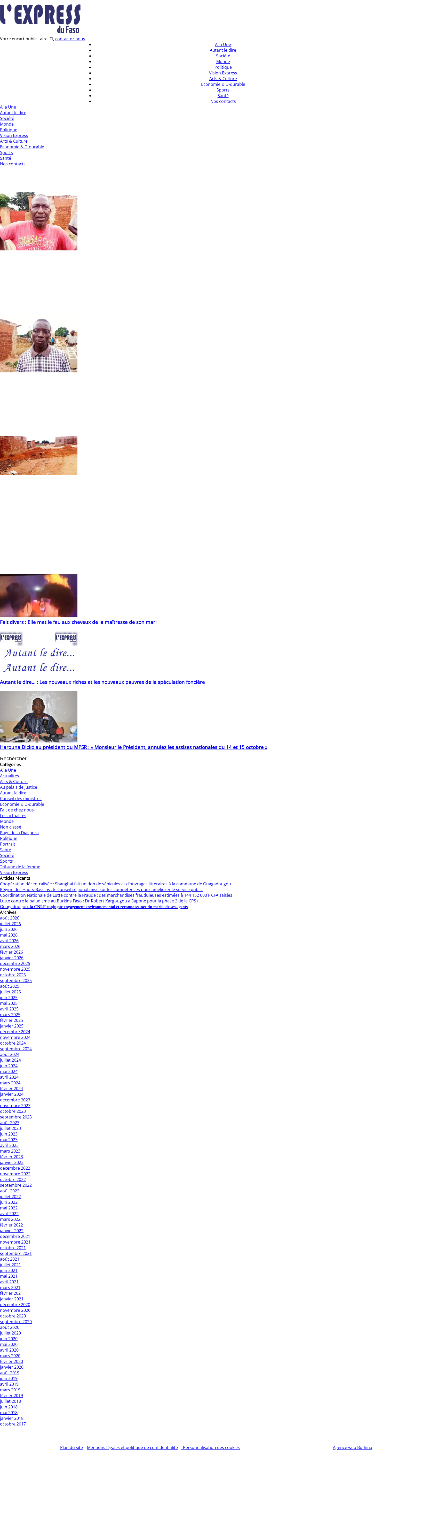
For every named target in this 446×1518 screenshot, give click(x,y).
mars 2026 (10, 946)
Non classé (10, 827)
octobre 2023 (13, 1111)
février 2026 (11, 952)
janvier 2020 (11, 1367)
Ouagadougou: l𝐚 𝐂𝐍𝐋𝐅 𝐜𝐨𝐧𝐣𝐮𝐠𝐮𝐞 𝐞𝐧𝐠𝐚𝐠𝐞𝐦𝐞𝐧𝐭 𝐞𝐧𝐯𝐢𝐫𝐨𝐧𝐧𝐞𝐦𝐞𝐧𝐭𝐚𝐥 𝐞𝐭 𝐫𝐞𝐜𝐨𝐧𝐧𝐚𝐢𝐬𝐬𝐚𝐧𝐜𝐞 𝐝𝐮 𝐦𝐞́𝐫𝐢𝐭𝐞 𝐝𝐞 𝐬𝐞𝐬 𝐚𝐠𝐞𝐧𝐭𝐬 (94, 906)
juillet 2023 (10, 1128)
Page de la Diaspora (19, 832)
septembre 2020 (16, 1321)
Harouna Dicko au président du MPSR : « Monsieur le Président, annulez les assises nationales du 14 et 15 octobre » (133, 747)
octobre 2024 (13, 1043)
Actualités (9, 776)
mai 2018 (9, 1412)
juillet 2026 (10, 923)
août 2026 (9, 918)
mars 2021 (10, 1287)
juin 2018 (9, 1407)
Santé (5, 158)
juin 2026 (9, 929)
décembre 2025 (15, 963)
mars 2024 (10, 1083)
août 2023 (9, 1122)
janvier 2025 (11, 1026)
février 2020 (11, 1361)
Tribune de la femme (20, 867)
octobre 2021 (13, 1248)
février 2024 (11, 1088)
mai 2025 (9, 1003)
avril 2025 (9, 1009)
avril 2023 (9, 1145)
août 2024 (9, 1054)
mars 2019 (10, 1390)
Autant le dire (13, 113)
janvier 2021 (11, 1299)
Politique (8, 130)
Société (7, 118)
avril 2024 (9, 1077)
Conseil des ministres (21, 798)
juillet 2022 (10, 1196)
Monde (7, 124)
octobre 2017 (13, 1424)
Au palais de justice (18, 787)
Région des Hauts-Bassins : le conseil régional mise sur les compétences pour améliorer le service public (101, 889)
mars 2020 (10, 1356)
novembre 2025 (15, 969)
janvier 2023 (11, 1162)
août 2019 (9, 1373)
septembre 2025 (16, 980)
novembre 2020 (15, 1310)
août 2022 (9, 1191)
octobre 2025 (13, 975)
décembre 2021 (15, 1236)
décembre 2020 (15, 1304)
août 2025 (9, 986)
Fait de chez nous (17, 810)
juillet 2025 (10, 992)
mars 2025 (10, 1014)
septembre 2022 (16, 1185)
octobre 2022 (13, 1179)
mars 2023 (10, 1151)
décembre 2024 (15, 1031)
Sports (6, 152)
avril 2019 (9, 1384)
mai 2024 (9, 1071)
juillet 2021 (10, 1265)
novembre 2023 (15, 1105)
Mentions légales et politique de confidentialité (132, 1447)
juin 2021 (9, 1270)
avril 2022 (9, 1213)
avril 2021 (9, 1282)
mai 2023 (9, 1140)
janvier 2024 (11, 1094)
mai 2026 (9, 935)
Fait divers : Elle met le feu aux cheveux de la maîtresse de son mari (78, 622)
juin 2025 (9, 997)
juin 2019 (9, 1378)
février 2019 (11, 1395)
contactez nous (70, 39)
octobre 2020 (13, 1316)
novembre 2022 (15, 1174)
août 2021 (9, 1259)
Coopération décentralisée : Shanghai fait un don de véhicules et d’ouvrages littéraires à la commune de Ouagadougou (115, 884)
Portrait (7, 844)
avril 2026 (9, 941)
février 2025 (11, 1020)
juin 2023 (9, 1134)
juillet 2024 (10, 1060)
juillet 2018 (10, 1401)
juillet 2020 (10, 1333)
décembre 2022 (15, 1168)
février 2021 (11, 1293)
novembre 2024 (15, 1037)
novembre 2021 (15, 1242)
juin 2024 (9, 1066)
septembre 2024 (16, 1049)
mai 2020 (9, 1344)
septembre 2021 (16, 1253)
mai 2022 (9, 1208)
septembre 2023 (16, 1117)
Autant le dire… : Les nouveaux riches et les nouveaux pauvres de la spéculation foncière (102, 682)
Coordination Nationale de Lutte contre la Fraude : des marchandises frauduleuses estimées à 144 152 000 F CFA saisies (116, 895)
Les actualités (13, 815)
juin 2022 (9, 1202)
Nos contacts (13, 164)
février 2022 (11, 1225)
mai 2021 (9, 1276)
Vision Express (14, 135)
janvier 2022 (11, 1230)
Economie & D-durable (22, 147)
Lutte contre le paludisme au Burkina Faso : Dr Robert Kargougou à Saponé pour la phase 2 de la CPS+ (99, 901)
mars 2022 (10, 1219)
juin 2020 (9, 1338)
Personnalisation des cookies (210, 1447)
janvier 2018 (11, 1418)
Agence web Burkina (352, 1447)
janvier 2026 (11, 958)
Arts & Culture (14, 141)
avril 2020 (9, 1350)
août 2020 (9, 1327)
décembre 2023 (15, 1100)
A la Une (8, 107)
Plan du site (71, 1447)
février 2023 (11, 1157)
